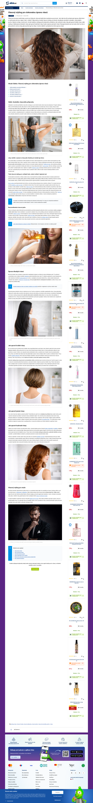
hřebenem (24, 492)
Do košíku (81, 109)
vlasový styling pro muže (41, 495)
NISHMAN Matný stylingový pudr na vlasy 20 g (77, 582)
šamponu (27, 276)
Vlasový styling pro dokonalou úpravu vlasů (54, 7)
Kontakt (37, 772)
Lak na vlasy (45, 166)
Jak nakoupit (24, 777)
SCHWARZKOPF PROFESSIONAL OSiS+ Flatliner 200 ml (76, 385)
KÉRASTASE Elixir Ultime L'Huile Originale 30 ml (76, 703)
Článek (11, 15)
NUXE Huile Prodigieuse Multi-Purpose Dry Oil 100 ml (76, 144)
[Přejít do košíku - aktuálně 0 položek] (86, 3)
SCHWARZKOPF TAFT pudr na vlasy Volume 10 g (76, 462)
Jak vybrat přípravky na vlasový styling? (22, 224)
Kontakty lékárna (39, 775)
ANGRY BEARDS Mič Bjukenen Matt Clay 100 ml (77, 221)
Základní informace (40, 777)
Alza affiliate (51, 779)
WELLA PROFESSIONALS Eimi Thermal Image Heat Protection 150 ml (76, 104)
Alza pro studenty (53, 781)
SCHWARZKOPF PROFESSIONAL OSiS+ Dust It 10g (76, 505)
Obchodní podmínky (12, 784)
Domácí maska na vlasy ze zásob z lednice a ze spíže (25, 286)
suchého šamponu (15, 355)
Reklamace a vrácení (12, 777)
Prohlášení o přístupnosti (13, 786)
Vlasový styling (35, 569)
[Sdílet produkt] (11, 730)
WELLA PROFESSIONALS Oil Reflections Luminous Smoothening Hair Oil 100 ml (76, 264)
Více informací (10, 800)
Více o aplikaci (14, 757)
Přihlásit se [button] (70, 3)
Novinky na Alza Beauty (39, 7)
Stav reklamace (25, 775)
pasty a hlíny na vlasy (17, 192)
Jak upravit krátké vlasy (15, 90)
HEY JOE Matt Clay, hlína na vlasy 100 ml (76, 621)
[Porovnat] (83, 217)
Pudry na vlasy (29, 186)
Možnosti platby (11, 775)
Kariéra (37, 784)
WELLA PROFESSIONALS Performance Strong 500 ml (76, 347)
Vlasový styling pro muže (15, 96)
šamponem (19, 492)
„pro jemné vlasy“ (46, 419)
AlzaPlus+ (51, 777)
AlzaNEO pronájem (53, 775)
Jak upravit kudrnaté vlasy (16, 94)
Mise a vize (38, 781)
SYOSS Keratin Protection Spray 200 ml (76, 660)
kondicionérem (23, 278)
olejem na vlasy (16, 213)
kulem (46, 428)
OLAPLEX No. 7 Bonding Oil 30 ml (76, 423)
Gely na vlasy (11, 183)
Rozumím (58, 792)
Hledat (54, 3)
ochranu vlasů (45, 217)
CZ (72, 779)
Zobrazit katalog (9, 7)
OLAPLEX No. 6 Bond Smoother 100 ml (76, 183)
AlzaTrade (51, 784)
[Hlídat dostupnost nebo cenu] (83, 100)
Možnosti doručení (12, 772)
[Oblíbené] (80, 3)
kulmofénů (50, 428)
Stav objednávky (25, 772)
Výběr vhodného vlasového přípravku (17, 87)
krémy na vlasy (31, 215)
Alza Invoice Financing (54, 786)
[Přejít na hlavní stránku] (11, 3)
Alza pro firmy (52, 772)
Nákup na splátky (11, 781)
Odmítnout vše (58, 800)
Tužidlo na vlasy (47, 164)
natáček (56, 428)
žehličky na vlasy (40, 436)
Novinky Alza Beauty (29, 7)
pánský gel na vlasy (34, 498)
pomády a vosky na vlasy (17, 185)
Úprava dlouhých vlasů (15, 89)
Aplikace (37, 788)
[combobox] (37, 3)
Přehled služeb (11, 788)
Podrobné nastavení (57, 796)
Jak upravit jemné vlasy (15, 92)
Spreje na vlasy (35, 167)
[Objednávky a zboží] (77, 3)
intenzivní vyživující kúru (24, 279)
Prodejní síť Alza (11, 779)
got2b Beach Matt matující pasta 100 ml (76, 304)
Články (22, 7)
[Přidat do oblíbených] (81, 100)
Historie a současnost (40, 779)
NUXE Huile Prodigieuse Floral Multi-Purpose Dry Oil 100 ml (77, 543)
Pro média (38, 786)
